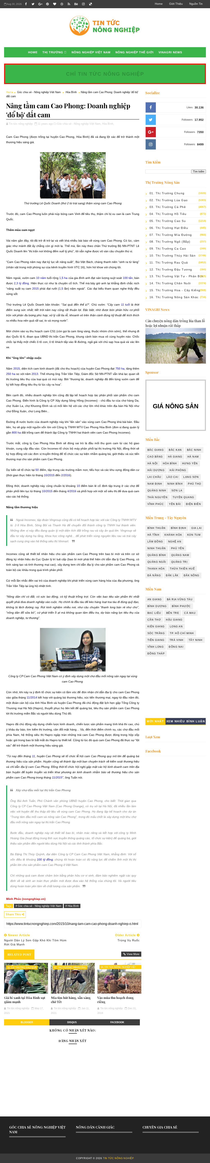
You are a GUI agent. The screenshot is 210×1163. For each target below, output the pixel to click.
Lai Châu (154, 477)
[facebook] (26, 4)
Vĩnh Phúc (155, 504)
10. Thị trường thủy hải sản (173, 255)
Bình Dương (157, 606)
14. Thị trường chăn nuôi (170, 283)
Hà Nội (152, 463)
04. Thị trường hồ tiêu (168, 214)
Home (159, 3)
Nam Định (154, 483)
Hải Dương (156, 470)
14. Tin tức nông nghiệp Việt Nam (118, 967)
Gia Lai (196, 528)
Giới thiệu (176, 3)
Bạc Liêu (154, 613)
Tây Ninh (196, 640)
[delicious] (90, 4)
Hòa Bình (71, 92)
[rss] (69, 4)
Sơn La (177, 490)
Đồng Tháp (156, 653)
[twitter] (33, 4)
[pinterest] (47, 4)
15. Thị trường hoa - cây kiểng (175, 290)
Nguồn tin (196, 3)
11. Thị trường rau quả (21, 967)
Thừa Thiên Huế (182, 568)
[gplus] (40, 4)
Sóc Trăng (156, 633)
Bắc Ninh (194, 450)
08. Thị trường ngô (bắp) (170, 241)
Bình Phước (181, 606)
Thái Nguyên (157, 497)
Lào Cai (172, 477)
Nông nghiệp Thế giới (134, 52)
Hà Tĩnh (153, 534)
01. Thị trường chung (167, 193)
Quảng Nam (180, 555)
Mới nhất (155, 721)
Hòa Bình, (108, 123)
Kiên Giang (156, 626)
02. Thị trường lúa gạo (169, 200)
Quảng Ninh (156, 490)
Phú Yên (177, 548)
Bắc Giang (155, 450)
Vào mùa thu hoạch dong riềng (115, 1000)
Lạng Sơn (191, 477)
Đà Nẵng (154, 575)
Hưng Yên (190, 463)
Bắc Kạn (175, 450)
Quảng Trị (179, 561)
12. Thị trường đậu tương (171, 269)
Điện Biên (193, 504)
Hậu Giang (174, 619)
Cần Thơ (154, 619)
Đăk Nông (191, 575)
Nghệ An (174, 541)
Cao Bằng (155, 456)
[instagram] (83, 4)
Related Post (19, 954)
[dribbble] (62, 4)
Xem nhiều (175, 721)
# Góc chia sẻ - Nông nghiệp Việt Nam (38, 905)
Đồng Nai (176, 646)
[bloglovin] (54, 4)
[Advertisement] (175, 688)
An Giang (154, 599)
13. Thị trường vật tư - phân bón (177, 276)
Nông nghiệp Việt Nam (91, 52)
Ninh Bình (175, 483)
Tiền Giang (155, 640)
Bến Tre (172, 613)
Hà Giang (175, 456)
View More (133, 954)
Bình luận (195, 721)
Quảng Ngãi (156, 561)
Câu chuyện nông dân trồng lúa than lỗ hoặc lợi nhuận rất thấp (175, 323)
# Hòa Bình (72, 905)
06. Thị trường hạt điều (169, 227)
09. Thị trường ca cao (168, 248)
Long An (176, 626)
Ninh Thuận (156, 548)
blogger (27, 1022)
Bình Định (178, 528)
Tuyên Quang (183, 497)
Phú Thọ (194, 483)
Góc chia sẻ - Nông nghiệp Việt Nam (39, 92)
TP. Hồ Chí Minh (182, 633)
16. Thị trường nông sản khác (174, 297)
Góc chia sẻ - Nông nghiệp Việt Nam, (79, 123)
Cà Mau (190, 613)
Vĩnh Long (155, 646)
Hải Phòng (178, 470)
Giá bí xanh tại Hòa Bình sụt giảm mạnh (24, 1000)
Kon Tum (194, 534)
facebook (117, 1022)
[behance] (76, 4)
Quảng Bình (156, 555)
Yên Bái (175, 504)
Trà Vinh (177, 640)
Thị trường (52, 52)
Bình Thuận (156, 528)
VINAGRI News (170, 52)
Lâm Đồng (155, 541)
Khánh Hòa (173, 534)
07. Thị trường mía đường (70, 967)
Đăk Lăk (172, 575)
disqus (72, 1022)
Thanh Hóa (156, 568)
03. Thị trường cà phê (168, 207)
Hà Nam (193, 456)
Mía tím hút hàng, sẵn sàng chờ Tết (70, 1000)
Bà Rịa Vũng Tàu (180, 599)
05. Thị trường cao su (168, 221)
